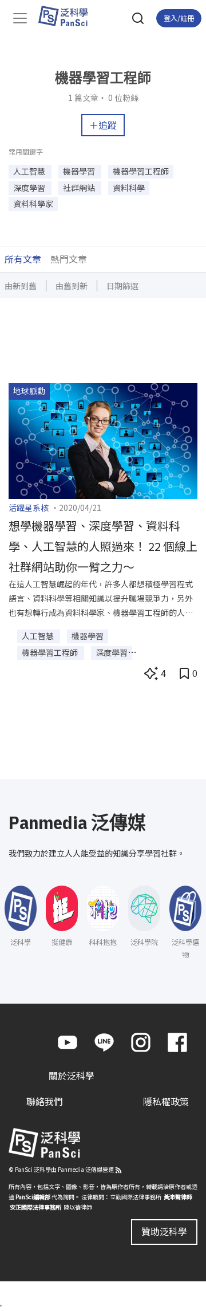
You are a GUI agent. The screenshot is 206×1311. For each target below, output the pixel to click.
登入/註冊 (179, 18)
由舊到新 (72, 285)
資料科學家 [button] (33, 203)
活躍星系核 (29, 507)
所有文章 (23, 259)
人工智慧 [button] (30, 171)
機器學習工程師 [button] (141, 171)
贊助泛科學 (164, 1231)
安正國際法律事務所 (35, 1207)
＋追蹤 (103, 125)
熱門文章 (68, 259)
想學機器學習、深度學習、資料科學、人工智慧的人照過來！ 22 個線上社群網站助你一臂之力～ (103, 546)
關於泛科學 (71, 1075)
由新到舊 (21, 285)
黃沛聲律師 (178, 1196)
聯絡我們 (44, 1101)
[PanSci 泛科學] (68, 16)
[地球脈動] (103, 440)
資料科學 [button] (129, 187)
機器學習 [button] (80, 171)
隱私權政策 (166, 1101)
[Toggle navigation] (20, 18)
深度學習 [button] (30, 187)
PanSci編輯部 (32, 1196)
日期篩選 (122, 285)
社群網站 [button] (80, 187)
